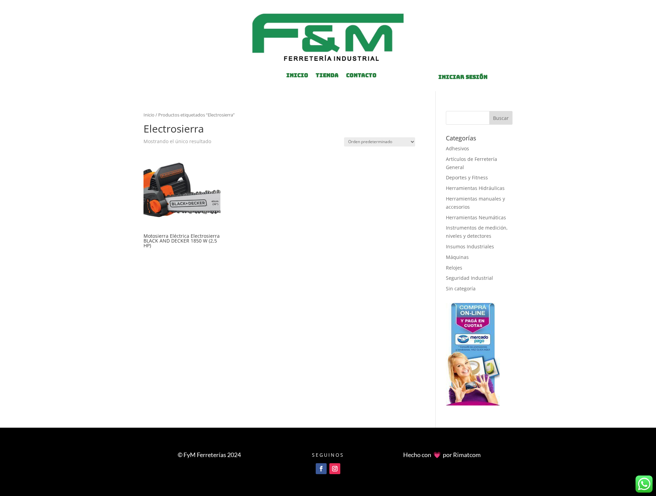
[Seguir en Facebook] (321, 468)
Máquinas (457, 257)
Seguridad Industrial (469, 278)
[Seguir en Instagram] (334, 468)
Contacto (361, 76)
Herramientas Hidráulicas (475, 188)
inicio (297, 76)
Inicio (149, 115)
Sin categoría (461, 288)
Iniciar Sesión (463, 77)
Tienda (327, 76)
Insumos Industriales (470, 246)
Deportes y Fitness (467, 177)
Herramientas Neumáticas (476, 217)
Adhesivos (457, 148)
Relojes (454, 267)
